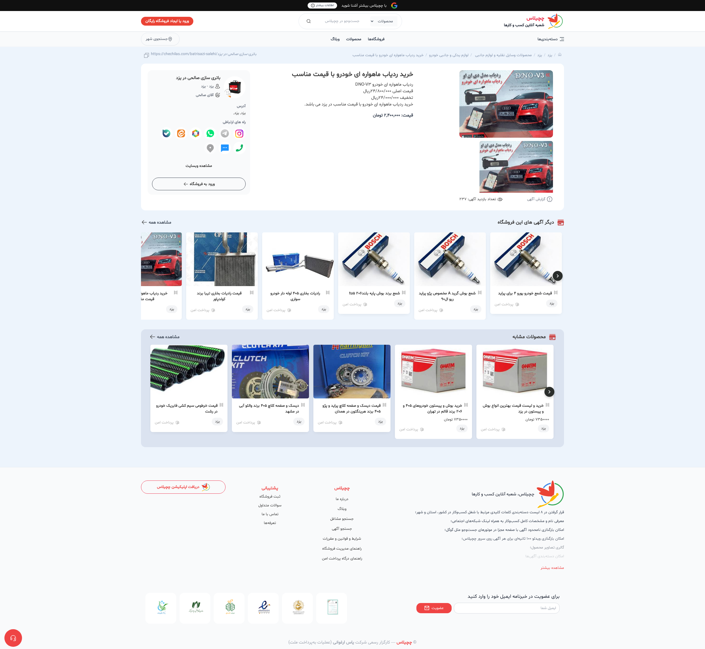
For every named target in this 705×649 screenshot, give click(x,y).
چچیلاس (535, 18)
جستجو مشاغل (342, 519)
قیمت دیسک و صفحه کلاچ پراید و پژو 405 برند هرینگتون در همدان (351, 408)
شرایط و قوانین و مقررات (342, 538)
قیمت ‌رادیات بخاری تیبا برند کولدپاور (219, 296)
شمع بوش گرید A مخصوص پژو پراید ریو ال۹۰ (447, 296)
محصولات (353, 39)
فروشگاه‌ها (376, 39)
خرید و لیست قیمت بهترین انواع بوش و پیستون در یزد (513, 408)
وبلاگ (335, 39)
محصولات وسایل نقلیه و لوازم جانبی (503, 55)
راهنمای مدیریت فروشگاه (342, 548)
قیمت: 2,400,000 (393, 115)
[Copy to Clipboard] (146, 55)
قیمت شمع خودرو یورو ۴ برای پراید (525, 293)
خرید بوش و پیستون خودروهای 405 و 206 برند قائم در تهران (432, 408)
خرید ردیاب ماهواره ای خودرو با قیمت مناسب (388, 55)
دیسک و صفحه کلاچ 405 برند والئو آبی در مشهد (269, 408)
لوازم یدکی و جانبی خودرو (448, 55)
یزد (549, 55)
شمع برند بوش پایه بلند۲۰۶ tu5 (374, 293)
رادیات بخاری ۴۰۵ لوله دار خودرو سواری (295, 296)
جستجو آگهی (342, 528)
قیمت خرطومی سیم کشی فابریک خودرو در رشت (187, 408)
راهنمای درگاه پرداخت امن (342, 558)
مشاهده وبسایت (199, 166)
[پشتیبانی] (13, 638)
